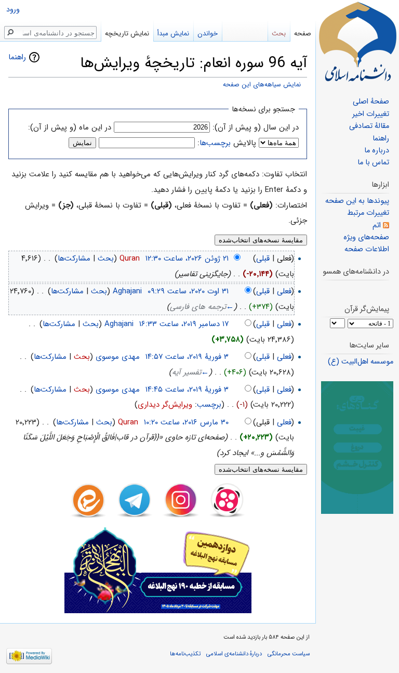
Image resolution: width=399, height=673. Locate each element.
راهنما (17, 57)
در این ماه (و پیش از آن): (69, 127)
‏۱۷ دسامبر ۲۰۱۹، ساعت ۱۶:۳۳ (184, 324)
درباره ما (376, 151)
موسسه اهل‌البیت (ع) (360, 362)
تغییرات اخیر (370, 114)
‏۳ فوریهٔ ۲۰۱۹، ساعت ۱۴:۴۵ (187, 389)
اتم (377, 225)
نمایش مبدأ (173, 33)
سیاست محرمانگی (289, 653)
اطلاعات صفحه (366, 249)
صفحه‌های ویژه (366, 237)
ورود (13, 10)
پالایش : (226, 143)
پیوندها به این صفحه (357, 201)
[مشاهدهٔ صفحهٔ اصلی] (357, 41)
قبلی (263, 258)
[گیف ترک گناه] (357, 447)
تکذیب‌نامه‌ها (185, 653)
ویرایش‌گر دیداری (165, 404)
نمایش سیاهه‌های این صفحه (262, 85)
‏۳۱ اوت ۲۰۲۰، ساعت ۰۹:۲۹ (188, 291)
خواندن (207, 33)
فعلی (284, 291)
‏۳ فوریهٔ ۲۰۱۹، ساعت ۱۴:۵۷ (187, 357)
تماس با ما (373, 163)
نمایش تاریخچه (127, 33)
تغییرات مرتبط (368, 213)
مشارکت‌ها (74, 258)
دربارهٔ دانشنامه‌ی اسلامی (234, 653)
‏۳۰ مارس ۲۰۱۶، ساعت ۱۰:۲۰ (186, 422)
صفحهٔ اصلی (371, 102)
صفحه (302, 33)
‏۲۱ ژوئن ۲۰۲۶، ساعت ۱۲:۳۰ (187, 258)
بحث (106, 258)
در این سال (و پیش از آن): (255, 127)
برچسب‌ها (215, 143)
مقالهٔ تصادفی (369, 126)
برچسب (209, 404)
